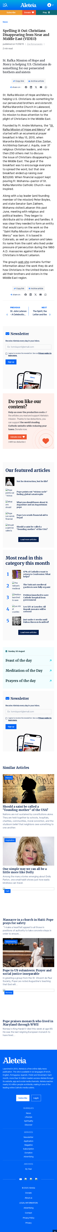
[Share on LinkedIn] (31, 87)
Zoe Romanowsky (35, 44)
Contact (28, 1213)
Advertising (28, 1156)
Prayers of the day (21, 681)
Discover (28, 1125)
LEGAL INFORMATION (28, 1203)
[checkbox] (6, 353)
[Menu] (10, 5)
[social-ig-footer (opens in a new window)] (36, 1179)
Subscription (28, 1149)
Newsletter (28, 1137)
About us (28, 1198)
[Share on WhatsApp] (46, 87)
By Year (28, 1169)
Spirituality (28, 1121)
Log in (36, 1098)
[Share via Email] (41, 87)
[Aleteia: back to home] (28, 5)
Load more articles (28, 539)
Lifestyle (28, 1117)
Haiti (7, 891)
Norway (9, 992)
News (5, 22)
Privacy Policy (28, 1218)
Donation (29, 1152)
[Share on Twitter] (36, 87)
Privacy (28, 1223)
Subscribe (11, 12)
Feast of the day (19, 660)
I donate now (15, 437)
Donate (27, 12)
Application (28, 1141)
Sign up (11, 362)
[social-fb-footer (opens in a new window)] (26, 1179)
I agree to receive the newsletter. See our (29, 354)
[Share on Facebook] (26, 87)
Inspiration (10, 840)
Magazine (28, 1145)
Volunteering (11, 941)
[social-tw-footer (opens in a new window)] (31, 1179)
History (9, 777)
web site (23, 262)
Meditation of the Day (24, 670)
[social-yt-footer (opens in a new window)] (20, 1179)
